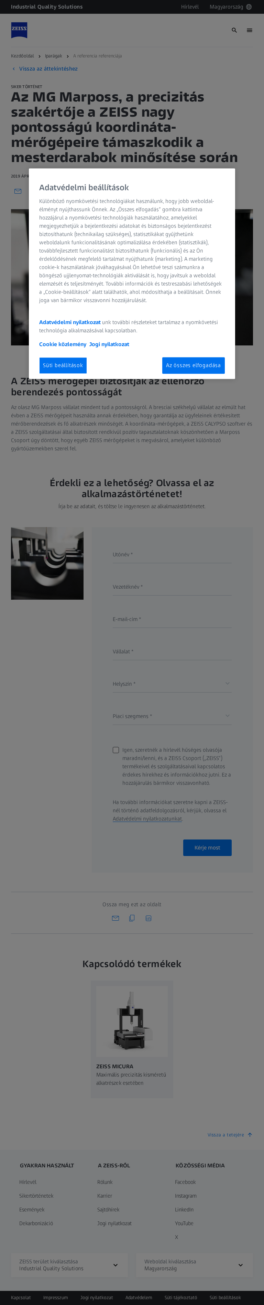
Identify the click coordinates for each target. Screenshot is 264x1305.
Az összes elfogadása (193, 365)
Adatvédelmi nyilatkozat (70, 322)
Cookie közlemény (62, 344)
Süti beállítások (63, 365)
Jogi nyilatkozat (109, 344)
